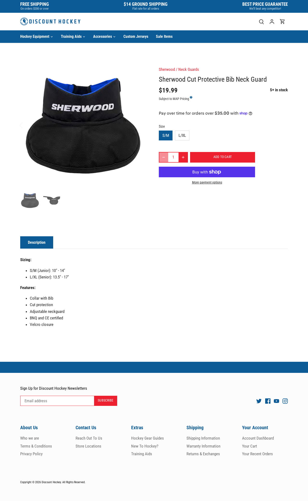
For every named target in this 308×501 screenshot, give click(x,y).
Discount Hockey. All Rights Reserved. (63, 482)
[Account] (272, 21)
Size (162, 126)
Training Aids (141, 453)
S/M (165, 135)
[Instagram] (285, 401)
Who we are (29, 438)
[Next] (140, 125)
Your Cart (249, 446)
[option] (83, 125)
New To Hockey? (144, 446)
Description (36, 242)
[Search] (261, 21)
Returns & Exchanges (203, 453)
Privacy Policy (31, 453)
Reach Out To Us (89, 438)
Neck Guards (188, 69)
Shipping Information (203, 438)
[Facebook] (267, 401)
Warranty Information (203, 446)
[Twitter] (259, 401)
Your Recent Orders (257, 453)
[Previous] (27, 125)
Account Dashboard (258, 438)
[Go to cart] (282, 21)
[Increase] (183, 157)
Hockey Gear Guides (147, 438)
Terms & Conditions (36, 446)
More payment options (207, 182)
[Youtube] (276, 401)
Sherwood (167, 69)
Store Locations (88, 446)
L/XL (182, 135)
